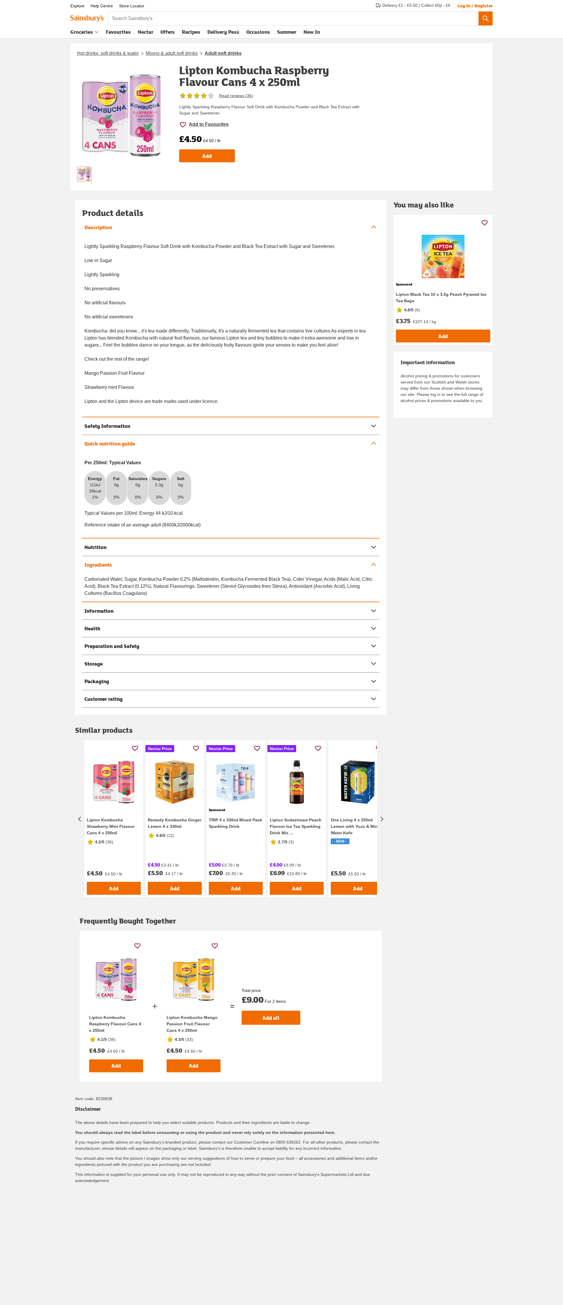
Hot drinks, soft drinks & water (108, 53)
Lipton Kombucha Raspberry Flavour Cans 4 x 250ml (115, 1024)
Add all (270, 1018)
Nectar (145, 32)
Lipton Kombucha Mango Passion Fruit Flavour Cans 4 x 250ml (192, 1024)
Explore (77, 6)
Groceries (81, 32)
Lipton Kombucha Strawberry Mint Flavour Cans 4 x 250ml (111, 826)
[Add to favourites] (135, 748)
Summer (286, 32)
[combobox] (293, 18)
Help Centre (102, 6)
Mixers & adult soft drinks (172, 53)
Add (207, 156)
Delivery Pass (223, 33)
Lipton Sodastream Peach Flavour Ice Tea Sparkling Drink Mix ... (295, 826)
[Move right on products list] (381, 818)
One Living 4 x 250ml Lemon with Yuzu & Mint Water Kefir (355, 826)
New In (311, 32)
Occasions (258, 32)
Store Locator (131, 6)
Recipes (191, 32)
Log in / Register (475, 5)
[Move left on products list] (79, 818)
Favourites (118, 32)
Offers (167, 32)
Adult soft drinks (223, 53)
